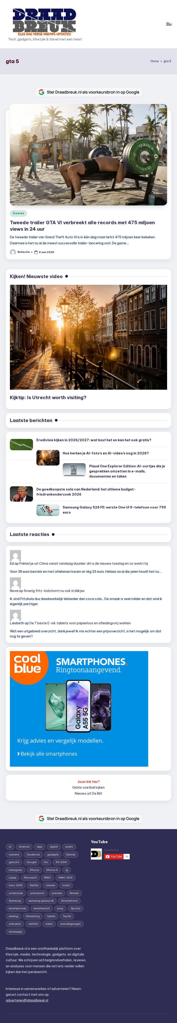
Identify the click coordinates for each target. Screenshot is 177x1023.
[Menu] (168, 24)
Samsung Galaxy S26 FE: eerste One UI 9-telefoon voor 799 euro (114, 510)
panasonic (37, 893)
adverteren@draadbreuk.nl (27, 1000)
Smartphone (69, 900)
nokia (66, 885)
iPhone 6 (52, 870)
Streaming (33, 916)
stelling (13, 916)
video (49, 923)
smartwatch (42, 908)
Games (18, 213)
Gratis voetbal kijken (88, 787)
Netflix (34, 885)
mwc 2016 (15, 885)
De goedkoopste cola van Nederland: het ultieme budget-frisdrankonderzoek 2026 (86, 491)
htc (46, 862)
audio (69, 846)
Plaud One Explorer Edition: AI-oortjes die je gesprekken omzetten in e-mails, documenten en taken (127, 471)
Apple (54, 846)
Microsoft (30, 877)
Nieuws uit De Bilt (88, 793)
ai (10, 846)
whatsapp (15, 931)
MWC (47, 877)
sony (60, 908)
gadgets (53, 854)
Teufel (67, 916)
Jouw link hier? (88, 782)
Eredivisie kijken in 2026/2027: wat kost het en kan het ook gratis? (93, 440)
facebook (33, 854)
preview (57, 893)
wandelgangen (70, 923)
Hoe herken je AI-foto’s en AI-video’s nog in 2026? (106, 453)
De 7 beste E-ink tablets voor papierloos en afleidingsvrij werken (80, 623)
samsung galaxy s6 (41, 900)
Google (31, 862)
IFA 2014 (61, 862)
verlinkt (33, 923)
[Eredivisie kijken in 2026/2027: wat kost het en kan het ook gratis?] (21, 444)
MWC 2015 (66, 877)
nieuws (50, 885)
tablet (51, 916)
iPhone (34, 870)
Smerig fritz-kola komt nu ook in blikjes (54, 591)
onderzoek (16, 893)
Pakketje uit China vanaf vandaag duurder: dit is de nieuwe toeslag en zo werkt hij (83, 563)
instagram (15, 870)
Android (24, 846)
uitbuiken (15, 923)
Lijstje (12, 877)
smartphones (17, 908)
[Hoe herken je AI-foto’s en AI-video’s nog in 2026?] (47, 458)
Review (74, 893)
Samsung (15, 900)
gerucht (14, 862)
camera (14, 854)
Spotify (75, 908)
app (39, 846)
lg (66, 870)
